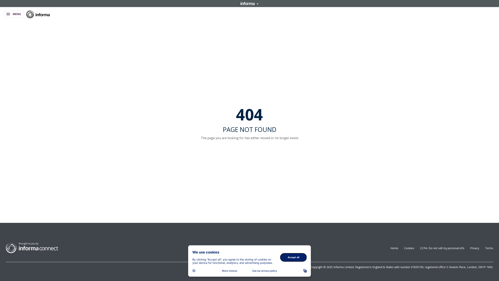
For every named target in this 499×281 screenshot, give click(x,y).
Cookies (409, 248)
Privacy (474, 248)
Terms (489, 248)
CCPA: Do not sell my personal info (442, 248)
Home (394, 248)
